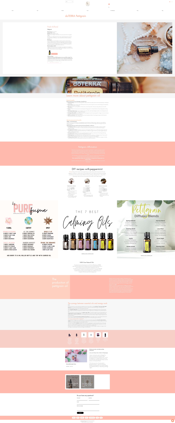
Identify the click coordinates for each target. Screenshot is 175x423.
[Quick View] (69, 334)
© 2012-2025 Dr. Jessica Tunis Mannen (87, 422)
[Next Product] (109, 334)
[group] (87, 338)
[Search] (109, 7)
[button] (109, 4)
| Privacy (85, 420)
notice (83, 420)
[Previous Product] (65, 334)
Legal (81, 420)
